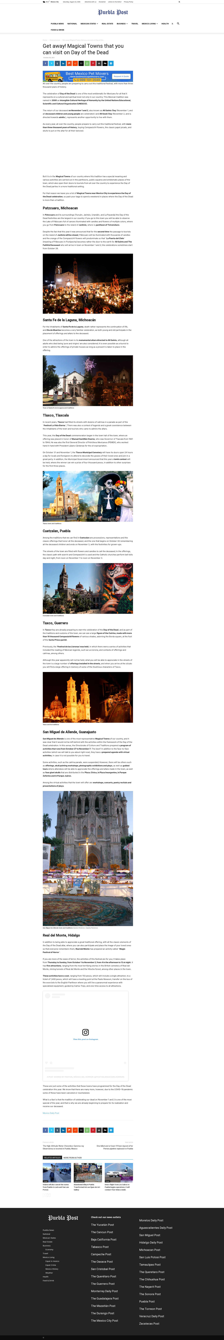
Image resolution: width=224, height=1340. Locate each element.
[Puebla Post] (112, 12)
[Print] (99, 63)
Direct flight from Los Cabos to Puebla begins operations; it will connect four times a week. (117, 1187)
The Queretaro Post (151, 1272)
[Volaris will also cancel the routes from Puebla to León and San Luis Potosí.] (57, 1172)
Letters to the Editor (114, 2)
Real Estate (107, 23)
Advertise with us (90, 2)
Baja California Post (103, 1239)
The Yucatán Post (102, 1224)
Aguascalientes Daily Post (155, 1227)
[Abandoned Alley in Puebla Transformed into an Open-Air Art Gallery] (88, 1172)
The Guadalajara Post (105, 1298)
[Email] (81, 63)
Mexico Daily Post (51, 1113)
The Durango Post (102, 1313)
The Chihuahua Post (152, 1279)
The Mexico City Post (104, 1320)
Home (45, 40)
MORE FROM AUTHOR (73, 1158)
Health (165, 23)
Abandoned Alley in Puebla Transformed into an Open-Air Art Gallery (87, 1187)
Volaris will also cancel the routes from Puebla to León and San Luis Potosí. (56, 1187)
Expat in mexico (52, 1261)
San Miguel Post (149, 1235)
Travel (134, 23)
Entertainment (55, 40)
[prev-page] (44, 1195)
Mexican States (88, 23)
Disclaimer (102, 2)
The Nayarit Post (150, 1286)
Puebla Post (147, 1301)
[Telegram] (111, 63)
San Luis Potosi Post (152, 1257)
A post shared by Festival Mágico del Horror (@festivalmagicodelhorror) (85, 1077)
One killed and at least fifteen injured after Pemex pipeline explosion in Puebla (115, 1147)
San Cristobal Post (103, 1269)
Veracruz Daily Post (151, 1316)
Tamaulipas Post (150, 1264)
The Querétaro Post (103, 1276)
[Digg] (105, 63)
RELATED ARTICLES (52, 1158)
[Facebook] (45, 63)
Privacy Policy (128, 2)
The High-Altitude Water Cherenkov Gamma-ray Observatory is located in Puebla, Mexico (63, 1147)
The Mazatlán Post (103, 1306)
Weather (49, 1273)
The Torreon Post (150, 1309)
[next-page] (48, 1195)
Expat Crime (51, 1265)
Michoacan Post (149, 1250)
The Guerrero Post (103, 1283)
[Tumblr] (57, 63)
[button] (178, 24)
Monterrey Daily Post (104, 1291)
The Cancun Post (102, 1232)
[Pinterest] (93, 63)
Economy (49, 1249)
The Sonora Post (150, 1294)
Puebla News (57, 23)
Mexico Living (149, 23)
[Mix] (69, 63)
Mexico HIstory (52, 1269)
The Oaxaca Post (102, 1261)
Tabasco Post (100, 1247)
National (72, 23)
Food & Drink (57, 30)
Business (121, 23)
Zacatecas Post (149, 1323)
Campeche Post (101, 1254)
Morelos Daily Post (151, 1220)
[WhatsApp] (87, 63)
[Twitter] (179, 2)
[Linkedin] (63, 63)
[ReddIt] (75, 63)
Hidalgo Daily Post (151, 1242)
